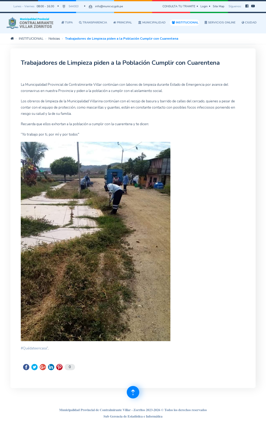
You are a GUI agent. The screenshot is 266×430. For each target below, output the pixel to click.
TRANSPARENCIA (94, 23)
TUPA (68, 23)
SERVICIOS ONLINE (221, 23)
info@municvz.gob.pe (109, 6)
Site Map (218, 6)
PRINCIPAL (124, 23)
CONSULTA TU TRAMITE (179, 6)
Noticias (54, 38)
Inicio (12, 38)
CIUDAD (250, 23)
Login (204, 6)
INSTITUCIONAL (186, 23)
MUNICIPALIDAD (154, 23)
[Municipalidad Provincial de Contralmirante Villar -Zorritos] (30, 22)
